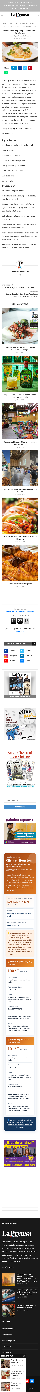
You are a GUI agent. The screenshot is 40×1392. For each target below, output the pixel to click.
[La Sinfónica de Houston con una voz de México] (8, 1310)
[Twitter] (15, 8)
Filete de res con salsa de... (17, 1361)
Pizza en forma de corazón (16, 1384)
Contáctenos (32, 5)
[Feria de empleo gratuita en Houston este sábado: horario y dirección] (8, 1295)
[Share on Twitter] (25, 68)
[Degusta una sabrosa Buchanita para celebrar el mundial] (20, 374)
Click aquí (20, 631)
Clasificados (7, 1335)
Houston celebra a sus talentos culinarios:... (17, 1373)
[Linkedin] (21, 8)
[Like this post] (15, 68)
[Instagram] (18, 8)
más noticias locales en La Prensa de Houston (20, 1125)
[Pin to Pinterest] (30, 68)
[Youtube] (24, 8)
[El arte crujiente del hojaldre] (20, 563)
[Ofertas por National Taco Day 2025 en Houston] (20, 516)
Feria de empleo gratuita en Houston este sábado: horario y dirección (27, 1292)
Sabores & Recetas (28, 24)
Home (4, 24)
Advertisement (21, 5)
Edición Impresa (8, 5)
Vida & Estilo (14, 24)
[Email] (27, 8)
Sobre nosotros (8, 1329)
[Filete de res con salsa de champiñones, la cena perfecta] (5, 1363)
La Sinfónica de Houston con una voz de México (26, 1306)
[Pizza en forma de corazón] (5, 1386)
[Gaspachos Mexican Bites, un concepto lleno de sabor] (20, 421)
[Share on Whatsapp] (6, 72)
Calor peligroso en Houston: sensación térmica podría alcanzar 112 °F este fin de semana (27, 1277)
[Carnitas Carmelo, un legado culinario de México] (20, 468)
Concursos (6, 1352)
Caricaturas (7, 1346)
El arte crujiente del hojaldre (20, 584)
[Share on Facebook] (20, 68)
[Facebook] (12, 8)
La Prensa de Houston (23, 36)
